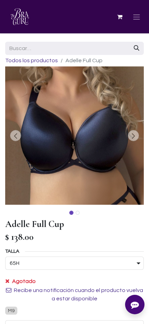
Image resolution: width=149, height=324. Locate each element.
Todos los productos (31, 60)
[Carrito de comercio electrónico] (119, 17)
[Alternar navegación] (136, 16)
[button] (15, 135)
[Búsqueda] (136, 48)
